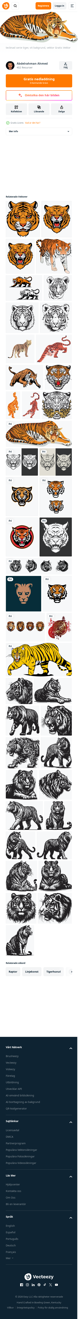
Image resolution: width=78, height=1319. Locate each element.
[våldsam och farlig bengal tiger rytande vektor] (24, 418)
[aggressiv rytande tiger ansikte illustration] (21, 256)
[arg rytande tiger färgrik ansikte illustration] (52, 255)
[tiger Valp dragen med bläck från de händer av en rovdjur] (20, 352)
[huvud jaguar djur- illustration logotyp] (23, 801)
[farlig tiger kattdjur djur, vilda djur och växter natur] (41, 474)
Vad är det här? (32, 122)
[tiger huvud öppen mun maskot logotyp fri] (22, 623)
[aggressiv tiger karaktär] (24, 325)
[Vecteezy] (5, 5)
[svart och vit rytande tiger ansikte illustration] (22, 560)
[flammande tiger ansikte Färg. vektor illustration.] (21, 504)
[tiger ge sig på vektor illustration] (24, 446)
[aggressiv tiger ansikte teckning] (22, 589)
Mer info (13, 130)
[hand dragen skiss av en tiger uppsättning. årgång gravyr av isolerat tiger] (38, 774)
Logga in (59, 5)
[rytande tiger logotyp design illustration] (20, 838)
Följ (66, 67)
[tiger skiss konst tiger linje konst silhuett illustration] (19, 966)
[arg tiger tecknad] (38, 934)
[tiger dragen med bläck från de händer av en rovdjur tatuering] (51, 354)
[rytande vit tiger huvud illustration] (22, 744)
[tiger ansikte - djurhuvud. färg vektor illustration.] (19, 472)
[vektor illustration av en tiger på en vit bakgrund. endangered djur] (53, 385)
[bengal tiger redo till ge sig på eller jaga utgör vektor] (59, 474)
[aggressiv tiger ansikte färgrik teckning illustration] (23, 218)
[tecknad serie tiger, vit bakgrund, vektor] (38, 532)
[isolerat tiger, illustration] (24, 293)
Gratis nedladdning (39, 80)
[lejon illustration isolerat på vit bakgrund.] (25, 872)
